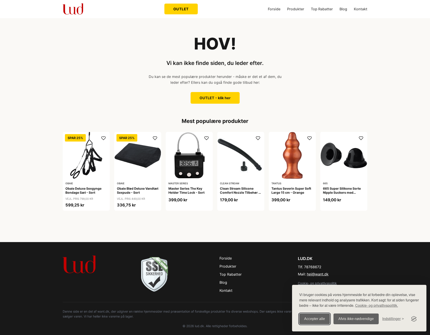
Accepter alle (314, 319)
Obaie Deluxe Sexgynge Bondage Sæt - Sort (83, 190)
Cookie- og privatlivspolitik (317, 283)
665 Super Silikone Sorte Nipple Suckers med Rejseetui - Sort (342, 192)
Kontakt (360, 9)
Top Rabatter (322, 9)
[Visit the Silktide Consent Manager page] (413, 319)
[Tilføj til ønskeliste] (103, 138)
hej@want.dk (318, 274)
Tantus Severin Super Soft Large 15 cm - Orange (291, 190)
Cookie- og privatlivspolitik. (376, 305)
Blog (343, 9)
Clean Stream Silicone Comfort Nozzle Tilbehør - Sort (240, 192)
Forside (274, 9)
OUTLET (181, 9)
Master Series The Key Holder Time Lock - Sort (186, 190)
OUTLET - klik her (215, 98)
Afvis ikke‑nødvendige (356, 319)
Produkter (295, 9)
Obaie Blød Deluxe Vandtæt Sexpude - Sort (137, 190)
